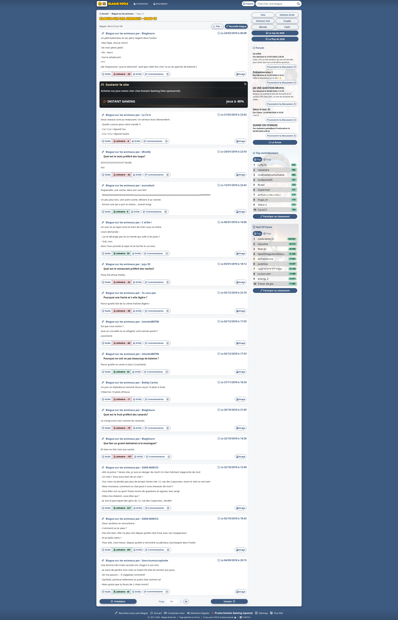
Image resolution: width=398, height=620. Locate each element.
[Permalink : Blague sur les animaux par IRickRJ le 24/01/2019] (103, 151)
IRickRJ (146, 152)
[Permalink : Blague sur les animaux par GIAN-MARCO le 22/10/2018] (103, 466)
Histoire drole (287, 14)
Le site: (257, 53)
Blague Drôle (118, 4)
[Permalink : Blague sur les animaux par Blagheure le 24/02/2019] (103, 32)
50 (186, 601)
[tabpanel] (275, 187)
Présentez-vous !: (263, 72)
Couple (287, 20)
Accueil (105, 13)
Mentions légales (199, 613)
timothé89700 (150, 321)
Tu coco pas (149, 293)
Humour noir (263, 20)
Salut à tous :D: (261, 109)
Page (161, 601)
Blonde (263, 26)
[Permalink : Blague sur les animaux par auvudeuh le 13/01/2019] (103, 184)
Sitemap (262, 613)
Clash (287, 26)
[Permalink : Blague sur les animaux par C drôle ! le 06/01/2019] (103, 221)
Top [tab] (258, 159)
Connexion (142, 3)
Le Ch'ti (146, 115)
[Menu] (102, 4)
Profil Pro (246, 617)
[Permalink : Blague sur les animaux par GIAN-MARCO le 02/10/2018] (103, 518)
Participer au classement (276, 216)
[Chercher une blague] (298, 4)
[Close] (245, 84)
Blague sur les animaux (121, 33)
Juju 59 (146, 264)
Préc (119, 601)
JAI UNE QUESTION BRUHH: (268, 87)
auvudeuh (148, 185)
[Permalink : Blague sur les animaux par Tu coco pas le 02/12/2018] (103, 292)
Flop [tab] (268, 159)
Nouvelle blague (237, 26)
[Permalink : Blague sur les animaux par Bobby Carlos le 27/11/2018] (103, 381)
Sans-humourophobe (155, 560)
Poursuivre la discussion (280, 66)
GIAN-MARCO (150, 467)
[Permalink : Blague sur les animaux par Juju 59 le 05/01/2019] (103, 263)
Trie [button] (217, 26)
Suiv (228, 601)
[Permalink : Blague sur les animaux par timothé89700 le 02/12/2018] (103, 321)
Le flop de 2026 (276, 39)
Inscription (161, 3)
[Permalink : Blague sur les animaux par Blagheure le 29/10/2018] (103, 409)
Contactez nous (176, 613)
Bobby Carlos (150, 382)
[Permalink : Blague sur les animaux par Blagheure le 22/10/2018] (103, 438)
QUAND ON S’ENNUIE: (265, 125)
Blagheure (148, 33)
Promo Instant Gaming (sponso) (233, 613)
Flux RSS (278, 613)
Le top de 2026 (276, 33)
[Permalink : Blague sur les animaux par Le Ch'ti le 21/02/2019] (103, 114)
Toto (263, 14)
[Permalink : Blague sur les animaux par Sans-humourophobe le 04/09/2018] (103, 559)
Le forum (276, 142)
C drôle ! (147, 222)
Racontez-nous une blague (133, 613)
